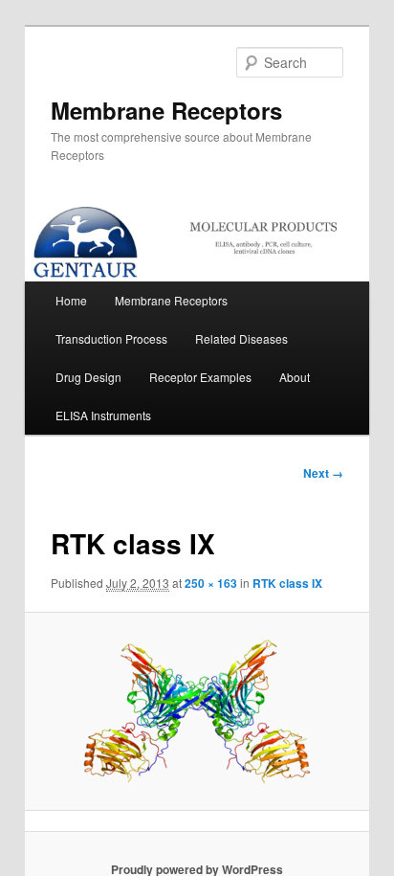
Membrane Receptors (166, 110)
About (294, 377)
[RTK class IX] (196, 712)
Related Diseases (241, 338)
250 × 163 (211, 583)
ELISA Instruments (103, 415)
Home (71, 300)
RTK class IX (287, 583)
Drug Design (88, 377)
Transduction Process (111, 338)
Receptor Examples (200, 377)
